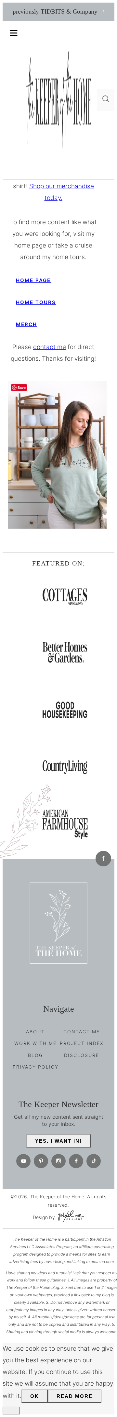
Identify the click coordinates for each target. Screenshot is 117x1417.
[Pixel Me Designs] (69, 1217)
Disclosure (81, 1055)
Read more (75, 1396)
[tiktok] (93, 1161)
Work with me (35, 1043)
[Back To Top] (103, 858)
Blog (35, 1055)
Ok (34, 1396)
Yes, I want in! (58, 1141)
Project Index (82, 1043)
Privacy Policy (35, 1067)
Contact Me (81, 1031)
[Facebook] (76, 1161)
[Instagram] (58, 1161)
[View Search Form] (105, 100)
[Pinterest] (41, 1161)
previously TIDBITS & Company (55, 11)
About (35, 1031)
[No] (11, 1410)
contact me (49, 347)
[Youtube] (23, 1161)
